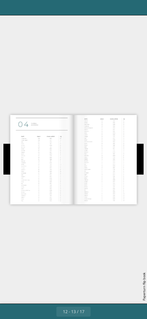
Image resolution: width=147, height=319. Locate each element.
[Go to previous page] (48, 311)
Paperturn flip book (144, 286)
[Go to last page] (113, 311)
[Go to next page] (98, 311)
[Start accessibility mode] (39, 7)
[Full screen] (137, 7)
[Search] (24, 7)
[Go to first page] (33, 311)
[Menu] (9, 7)
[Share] (122, 7)
